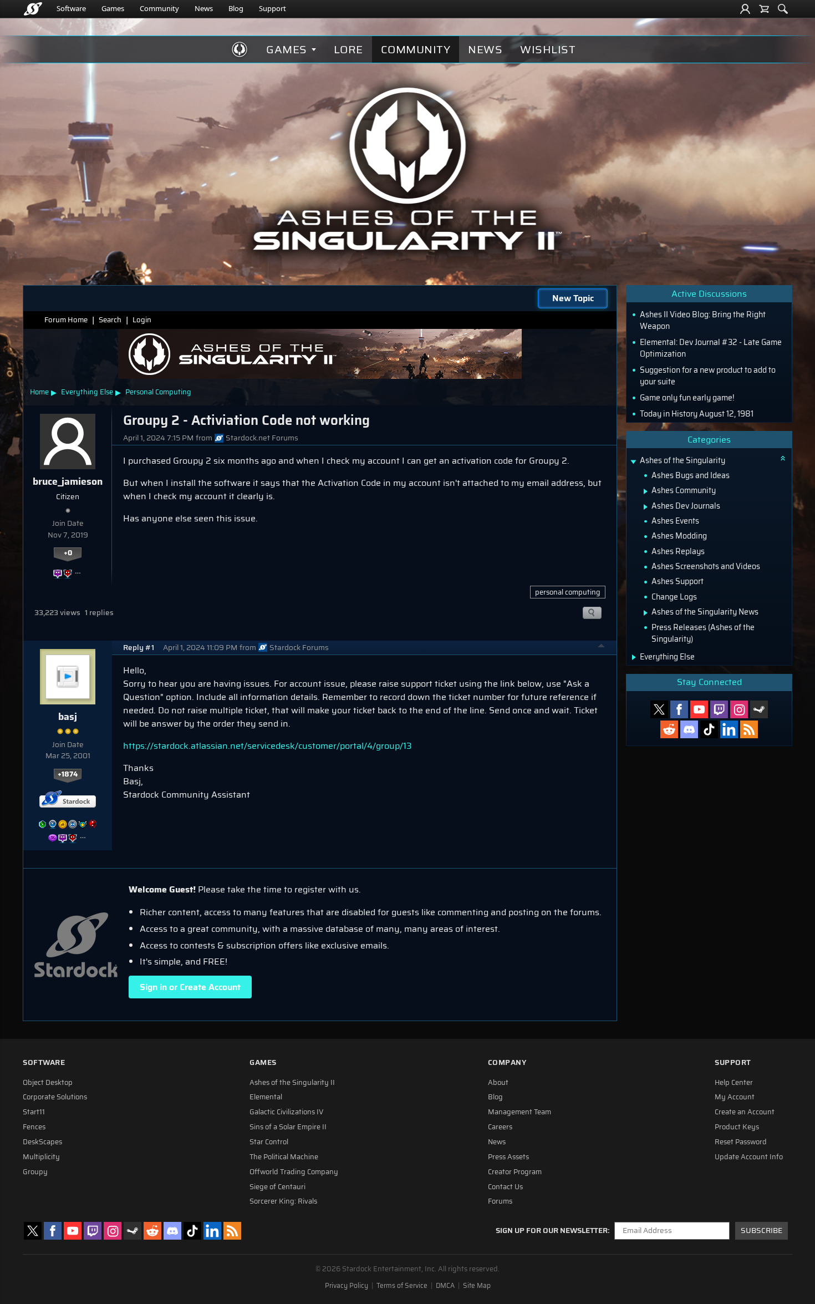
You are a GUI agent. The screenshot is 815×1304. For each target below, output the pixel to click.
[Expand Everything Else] (634, 657)
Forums (500, 1201)
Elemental (265, 1097)
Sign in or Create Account (190, 987)
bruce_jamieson (68, 481)
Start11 (34, 1112)
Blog (235, 8)
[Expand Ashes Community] (646, 491)
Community (159, 8)
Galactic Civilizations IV (286, 1112)
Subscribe (761, 1230)
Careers (500, 1127)
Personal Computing (158, 392)
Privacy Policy (346, 1286)
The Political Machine (283, 1157)
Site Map (477, 1286)
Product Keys (737, 1127)
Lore (348, 49)
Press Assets (508, 1157)
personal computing (567, 592)
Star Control (268, 1142)
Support (272, 8)
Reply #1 (138, 647)
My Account (735, 1097)
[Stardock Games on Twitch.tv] (719, 709)
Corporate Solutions (55, 1097)
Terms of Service (401, 1286)
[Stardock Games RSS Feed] (749, 729)
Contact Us (505, 1187)
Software (71, 8)
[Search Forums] (783, 9)
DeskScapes (42, 1142)
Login (142, 320)
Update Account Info (749, 1157)
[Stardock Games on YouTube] (699, 709)
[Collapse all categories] (782, 458)
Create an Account (745, 1112)
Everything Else (87, 392)
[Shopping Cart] (764, 9)
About (498, 1082)
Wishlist (547, 49)
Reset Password (741, 1142)
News (204, 8)
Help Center (734, 1082)
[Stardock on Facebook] (679, 709)
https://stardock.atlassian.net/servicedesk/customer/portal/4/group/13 (267, 746)
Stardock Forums (299, 647)
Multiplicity (41, 1157)
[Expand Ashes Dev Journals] (646, 507)
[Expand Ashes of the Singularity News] (646, 613)
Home (39, 392)
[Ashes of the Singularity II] (408, 168)
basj (67, 716)
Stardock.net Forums (262, 438)
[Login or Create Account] (745, 9)
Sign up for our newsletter (552, 1230)
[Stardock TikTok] (709, 729)
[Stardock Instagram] (739, 709)
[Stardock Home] (33, 9)
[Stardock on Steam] (759, 709)
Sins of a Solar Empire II (288, 1127)
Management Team (519, 1112)
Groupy (35, 1172)
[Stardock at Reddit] (669, 729)
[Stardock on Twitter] (659, 709)
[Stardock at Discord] (689, 729)
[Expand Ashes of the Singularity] (633, 462)
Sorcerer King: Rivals (283, 1201)
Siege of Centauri (277, 1187)
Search (110, 320)
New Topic (573, 298)
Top (601, 647)
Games (112, 8)
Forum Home (66, 320)
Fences (34, 1127)
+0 (68, 553)
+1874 (68, 774)
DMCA (445, 1286)
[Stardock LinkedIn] (729, 729)
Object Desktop (48, 1082)
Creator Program (515, 1172)
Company (507, 1062)
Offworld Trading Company (293, 1172)
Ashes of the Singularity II (292, 1082)
